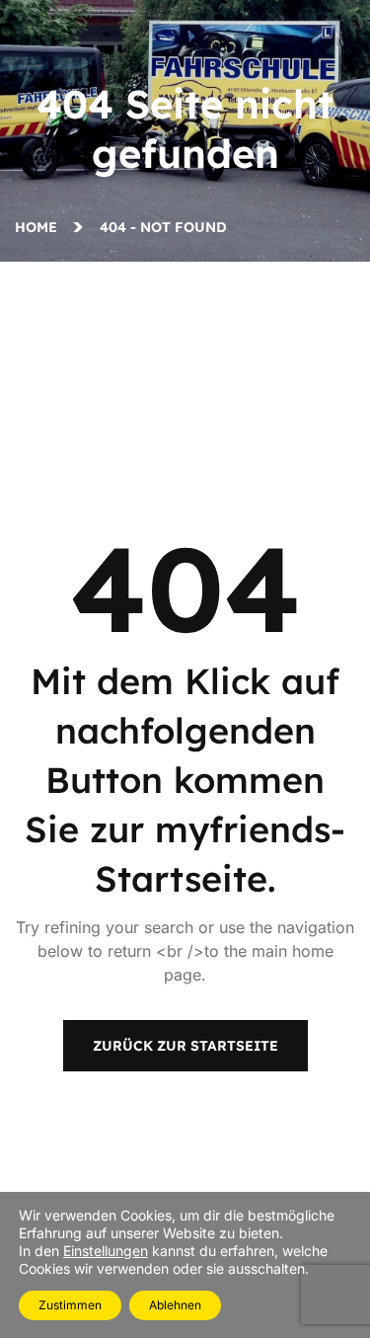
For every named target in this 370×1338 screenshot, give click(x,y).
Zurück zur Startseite (185, 1046)
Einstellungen (105, 1250)
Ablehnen (175, 1305)
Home (40, 227)
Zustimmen (70, 1305)
